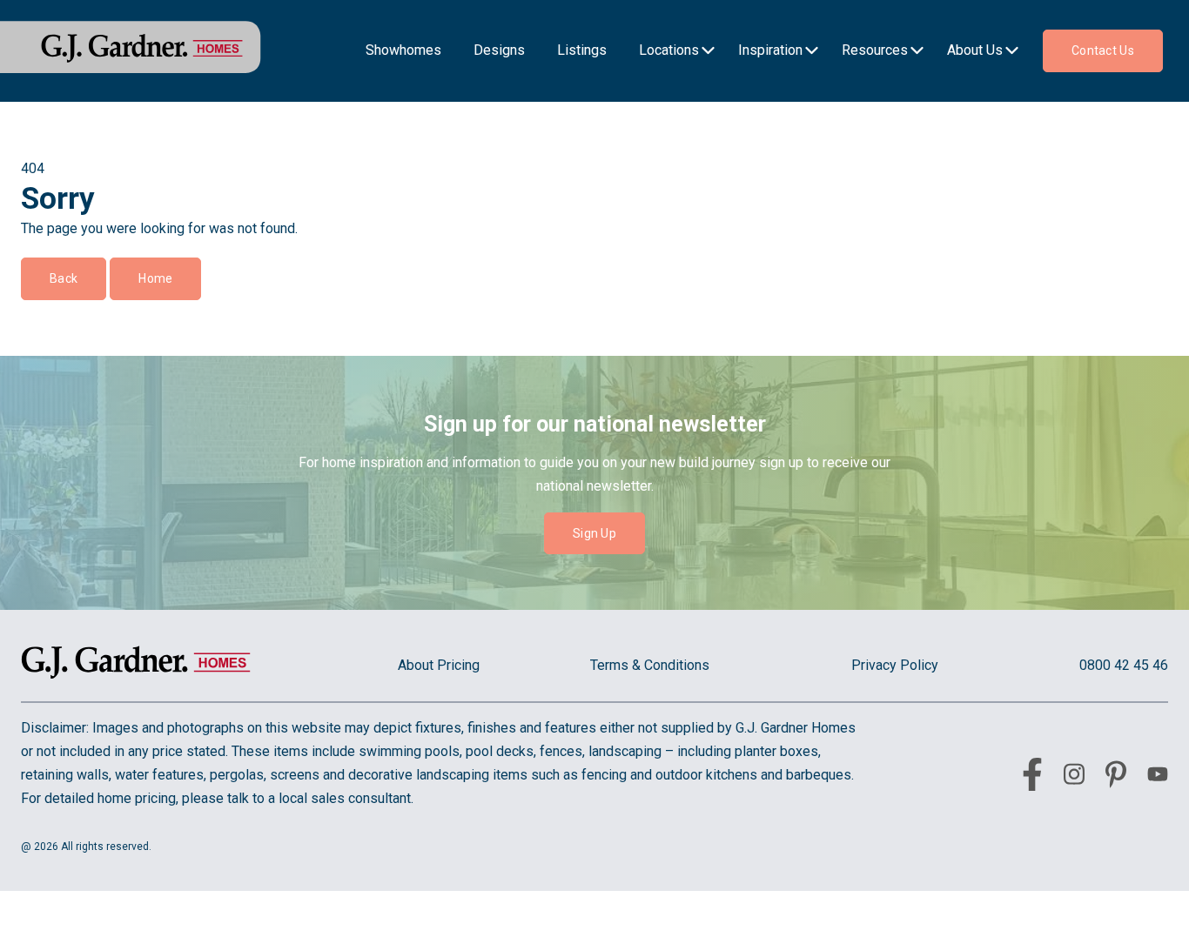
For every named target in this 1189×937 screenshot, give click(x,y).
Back (63, 278)
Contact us (1102, 50)
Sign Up (594, 533)
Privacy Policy (894, 665)
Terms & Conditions (649, 665)
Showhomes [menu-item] (403, 50)
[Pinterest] (1115, 777)
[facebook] (1032, 778)
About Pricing (439, 665)
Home (155, 278)
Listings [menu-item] (582, 50)
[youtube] (1157, 777)
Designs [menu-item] (499, 50)
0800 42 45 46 (1123, 665)
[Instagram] (1074, 777)
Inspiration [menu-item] (770, 50)
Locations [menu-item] (669, 50)
